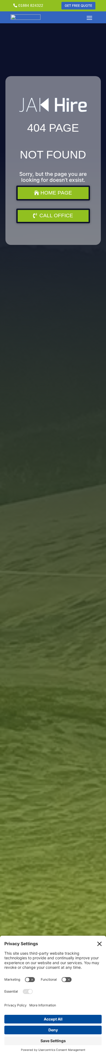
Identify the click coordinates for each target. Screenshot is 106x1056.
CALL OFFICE (56, 215)
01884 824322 (30, 5)
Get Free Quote (78, 6)
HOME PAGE (56, 193)
